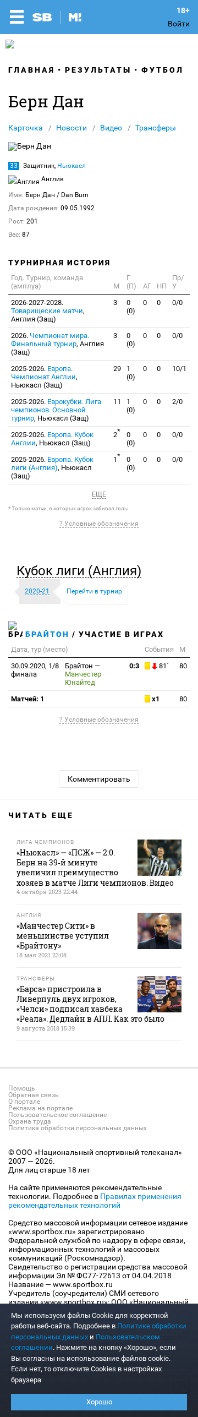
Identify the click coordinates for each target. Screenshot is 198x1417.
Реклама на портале (40, 1108)
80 (183, 666)
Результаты (98, 70)
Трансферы (155, 127)
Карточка (25, 127)
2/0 (177, 401)
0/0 (177, 302)
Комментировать (99, 779)
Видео (111, 127)
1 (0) (131, 372)
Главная (31, 70)
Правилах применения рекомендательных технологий (95, 1200)
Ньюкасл (71, 166)
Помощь (21, 1088)
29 (117, 368)
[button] (81, 571)
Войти (179, 23)
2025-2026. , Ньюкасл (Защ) (44, 376)
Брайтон (47, 634)
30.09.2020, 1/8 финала (35, 670)
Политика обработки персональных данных (77, 1128)
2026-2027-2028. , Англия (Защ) (48, 310)
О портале (24, 1101)
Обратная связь (33, 1095)
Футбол (162, 70)
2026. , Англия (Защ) (57, 343)
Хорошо (99, 1402)
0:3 (134, 666)
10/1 (179, 368)
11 (117, 401)
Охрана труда (29, 1121)
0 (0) (131, 306)
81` (163, 666)
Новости (71, 127)
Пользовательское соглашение (57, 1114)
